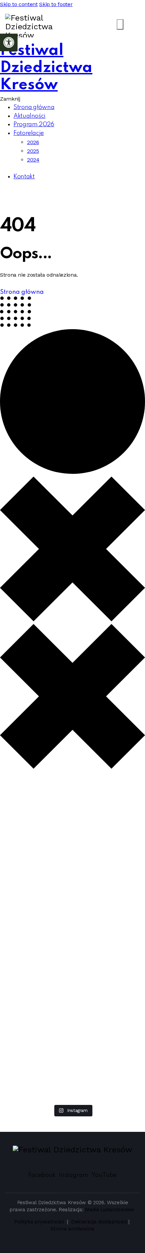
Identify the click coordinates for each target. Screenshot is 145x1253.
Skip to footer (55, 4)
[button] (9, 42)
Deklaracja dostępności (99, 1222)
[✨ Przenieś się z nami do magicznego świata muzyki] (72, 871)
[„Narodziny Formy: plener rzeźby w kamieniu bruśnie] (72, 1021)
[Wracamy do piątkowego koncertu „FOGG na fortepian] (27, 1034)
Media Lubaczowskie (109, 1210)
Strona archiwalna (72, 1229)
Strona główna (22, 292)
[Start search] (120, 24)
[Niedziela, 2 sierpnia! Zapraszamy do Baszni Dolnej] (27, 810)
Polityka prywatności (39, 1222)
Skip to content (19, 4)
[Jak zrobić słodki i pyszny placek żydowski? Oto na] (118, 797)
